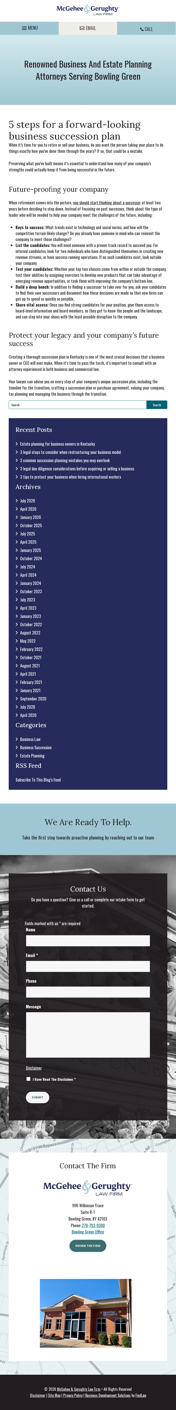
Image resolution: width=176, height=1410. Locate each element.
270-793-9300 (93, 1225)
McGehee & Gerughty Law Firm (78, 1389)
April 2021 (28, 674)
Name (30, 930)
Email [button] (91, 28)
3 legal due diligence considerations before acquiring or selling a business (77, 469)
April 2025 (28, 542)
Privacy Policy (72, 1395)
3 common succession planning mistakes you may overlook (65, 460)
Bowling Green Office (88, 1232)
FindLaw (140, 1395)
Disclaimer (34, 1068)
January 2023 (30, 616)
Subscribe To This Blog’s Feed (38, 780)
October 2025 (31, 525)
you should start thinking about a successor (107, 203)
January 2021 (30, 690)
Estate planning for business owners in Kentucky (57, 444)
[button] (29, 27)
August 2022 (30, 633)
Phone (31, 981)
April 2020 (28, 715)
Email (32, 955)
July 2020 (27, 707)
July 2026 (27, 501)
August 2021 (30, 666)
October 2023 (31, 591)
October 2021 (30, 657)
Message (33, 1006)
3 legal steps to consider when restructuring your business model (70, 452)
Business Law (30, 739)
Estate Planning (32, 756)
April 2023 (28, 608)
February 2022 (31, 649)
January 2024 (30, 583)
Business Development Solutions (108, 1395)
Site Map (54, 1395)
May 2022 (28, 641)
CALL (149, 28)
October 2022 (31, 624)
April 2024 (28, 575)
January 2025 (30, 550)
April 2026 (28, 509)
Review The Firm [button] (87, 1246)
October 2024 (31, 558)
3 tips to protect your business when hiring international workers (70, 477)
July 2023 (27, 600)
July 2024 (27, 567)
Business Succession (36, 747)
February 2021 (31, 682)
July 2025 (27, 534)
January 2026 (30, 517)
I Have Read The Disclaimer (54, 1079)
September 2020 (33, 699)
